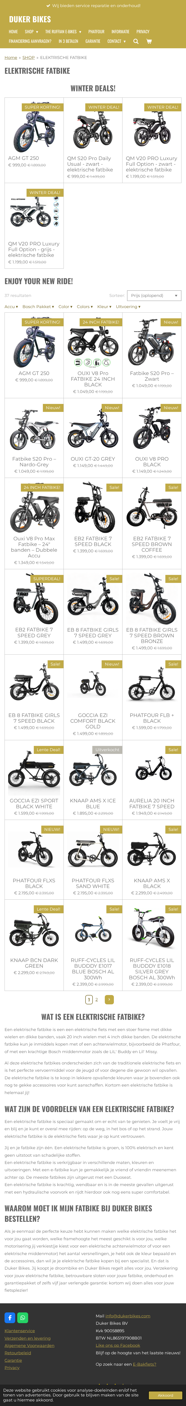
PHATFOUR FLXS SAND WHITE (93, 883)
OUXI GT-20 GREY (93, 459)
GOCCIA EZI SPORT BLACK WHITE (34, 803)
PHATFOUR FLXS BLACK (34, 883)
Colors (85, 306)
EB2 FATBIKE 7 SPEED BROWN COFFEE (152, 544)
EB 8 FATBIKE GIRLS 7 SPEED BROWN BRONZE (152, 635)
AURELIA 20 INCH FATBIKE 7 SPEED (151, 803)
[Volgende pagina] (109, 999)
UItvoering (128, 306)
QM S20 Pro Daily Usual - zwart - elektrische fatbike (90, 164)
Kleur (104, 306)
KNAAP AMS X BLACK (152, 883)
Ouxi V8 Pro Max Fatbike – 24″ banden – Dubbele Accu (34, 547)
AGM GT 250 (23, 158)
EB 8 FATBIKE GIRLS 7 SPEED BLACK (34, 718)
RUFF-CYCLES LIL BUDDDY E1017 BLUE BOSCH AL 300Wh (93, 968)
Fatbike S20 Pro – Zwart (152, 376)
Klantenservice (20, 1330)
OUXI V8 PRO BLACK (152, 461)
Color (65, 306)
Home (11, 57)
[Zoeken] (135, 41)
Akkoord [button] (165, 1395)
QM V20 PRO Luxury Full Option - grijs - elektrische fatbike (33, 249)
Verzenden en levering (28, 1338)
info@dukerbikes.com (127, 1316)
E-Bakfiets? (144, 1364)
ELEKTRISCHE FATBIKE (63, 57)
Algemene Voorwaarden (29, 1345)
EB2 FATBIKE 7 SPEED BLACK (93, 541)
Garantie (13, 1360)
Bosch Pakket (38, 306)
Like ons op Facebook (118, 1345)
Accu (11, 306)
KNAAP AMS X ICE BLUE (93, 803)
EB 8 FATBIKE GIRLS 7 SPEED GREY (93, 632)
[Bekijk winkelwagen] (148, 41)
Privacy (12, 1367)
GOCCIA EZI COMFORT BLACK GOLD (92, 721)
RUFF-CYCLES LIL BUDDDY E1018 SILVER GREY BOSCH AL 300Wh (152, 968)
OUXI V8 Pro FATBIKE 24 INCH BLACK (93, 379)
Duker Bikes (30, 19)
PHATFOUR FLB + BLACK (152, 718)
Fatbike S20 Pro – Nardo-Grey (34, 461)
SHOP (28, 57)
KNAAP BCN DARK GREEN (34, 963)
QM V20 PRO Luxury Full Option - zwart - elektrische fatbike (151, 164)
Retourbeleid (18, 1352)
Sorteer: (117, 295)
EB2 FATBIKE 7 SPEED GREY (34, 632)
